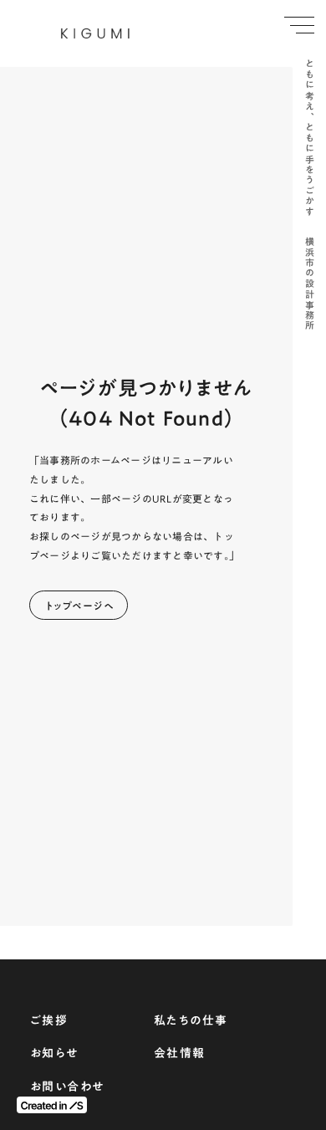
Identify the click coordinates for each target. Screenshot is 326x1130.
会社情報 (180, 1054)
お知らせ (54, 1054)
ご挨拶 (49, 1021)
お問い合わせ (67, 1087)
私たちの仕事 (190, 1021)
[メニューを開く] (299, 25)
